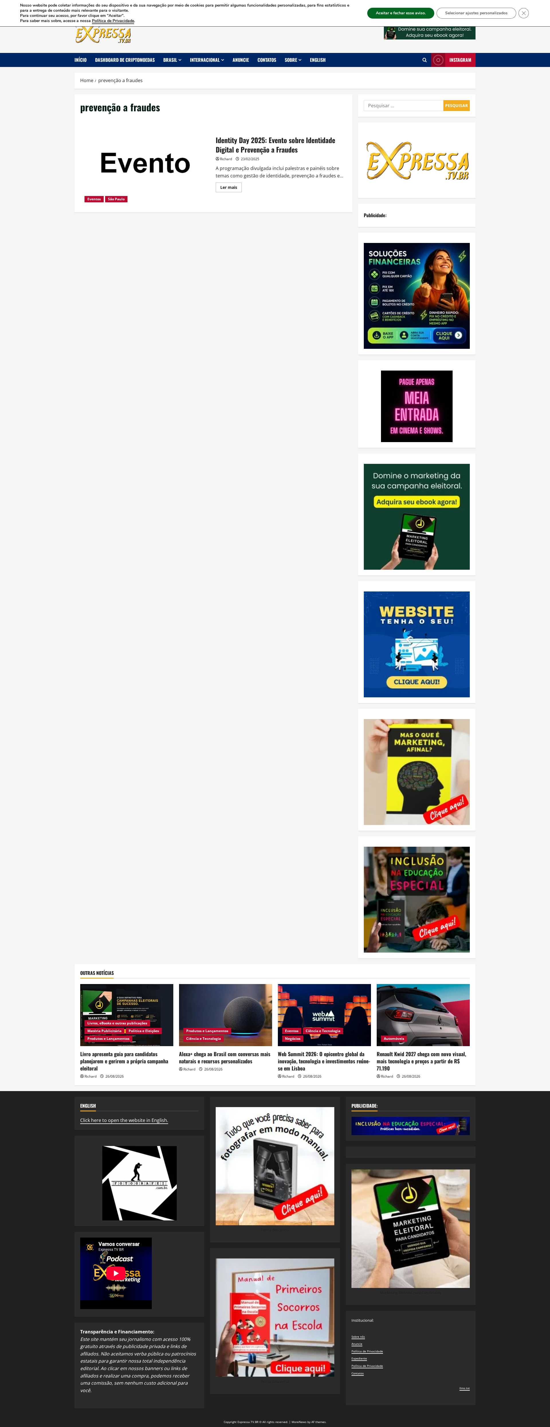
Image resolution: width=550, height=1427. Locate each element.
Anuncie (241, 59)
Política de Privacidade (367, 1351)
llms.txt (464, 1388)
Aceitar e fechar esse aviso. (401, 13)
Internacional (205, 59)
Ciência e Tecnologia (203, 1038)
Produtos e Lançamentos (108, 1038)
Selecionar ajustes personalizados (476, 13)
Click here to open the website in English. (124, 1120)
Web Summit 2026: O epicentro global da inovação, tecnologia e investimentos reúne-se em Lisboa (324, 1061)
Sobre (291, 59)
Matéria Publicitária (104, 1030)
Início (80, 59)
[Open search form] (425, 60)
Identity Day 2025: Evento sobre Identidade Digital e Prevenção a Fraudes (145, 163)
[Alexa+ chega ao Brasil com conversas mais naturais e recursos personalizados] (225, 1015)
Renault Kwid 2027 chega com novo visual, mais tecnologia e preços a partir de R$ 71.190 (421, 1061)
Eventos (94, 199)
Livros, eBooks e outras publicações (117, 1023)
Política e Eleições (144, 1030)
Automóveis (394, 1038)
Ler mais (231, 188)
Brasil (170, 59)
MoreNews (299, 1422)
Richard (226, 159)
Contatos (267, 59)
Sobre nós (358, 1337)
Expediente (359, 1358)
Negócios (292, 1038)
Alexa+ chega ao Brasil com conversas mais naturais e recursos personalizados (224, 1057)
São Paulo (116, 199)
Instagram (460, 59)
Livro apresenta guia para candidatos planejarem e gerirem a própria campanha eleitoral (124, 1061)
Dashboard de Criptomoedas (125, 59)
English (318, 59)
